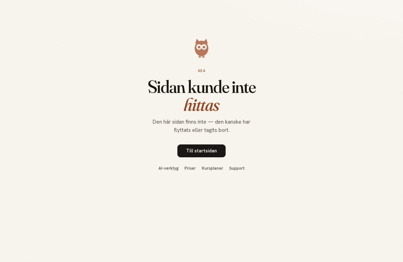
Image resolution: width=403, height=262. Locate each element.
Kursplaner (212, 168)
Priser (190, 168)
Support (237, 168)
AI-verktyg (168, 168)
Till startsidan (201, 151)
